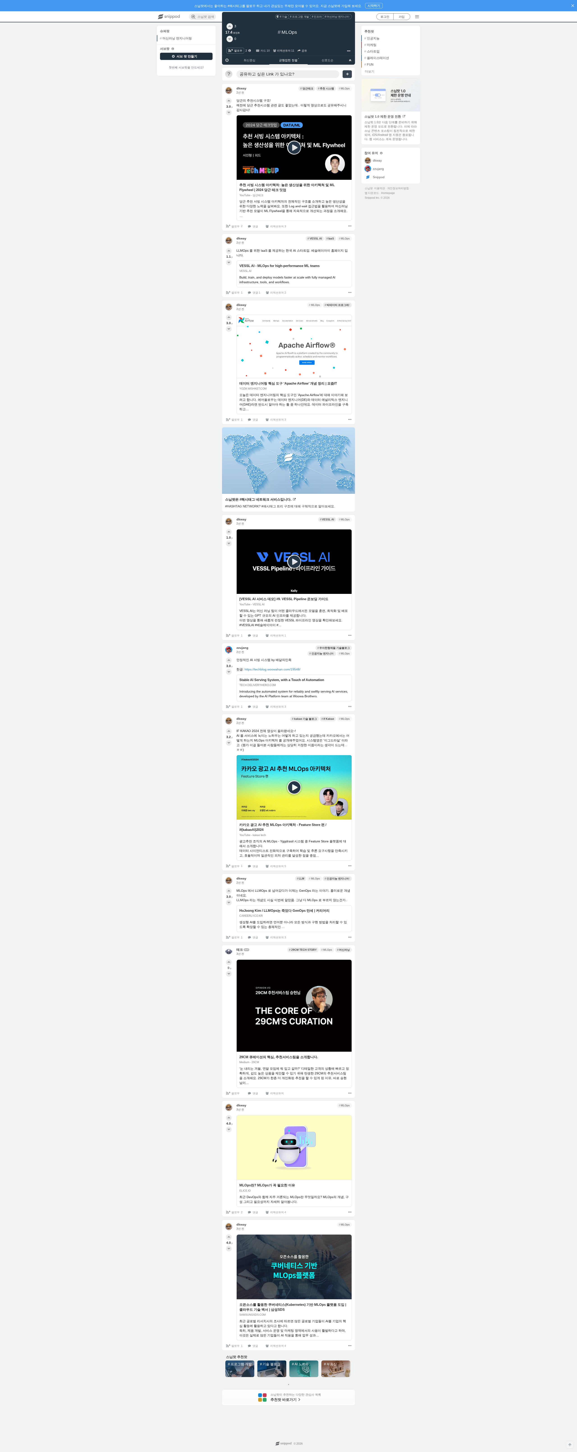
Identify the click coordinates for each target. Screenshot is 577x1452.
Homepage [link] (388, 193)
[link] (282, 16)
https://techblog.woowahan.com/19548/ (272, 669)
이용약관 (379, 188)
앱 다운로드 (372, 193)
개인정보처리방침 (398, 188)
